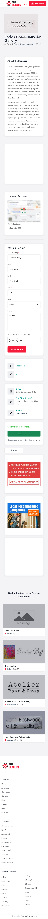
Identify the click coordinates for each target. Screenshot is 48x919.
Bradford (4, 889)
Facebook (20, 365)
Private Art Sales (7, 862)
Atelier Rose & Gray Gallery (17, 701)
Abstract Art (5, 834)
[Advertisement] (24, 164)
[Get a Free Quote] (24, 474)
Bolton (9, 669)
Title (9, 288)
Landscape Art (6, 842)
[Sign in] (25, 3)
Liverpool (28, 900)
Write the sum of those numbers (19, 334)
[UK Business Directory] (24, 515)
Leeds (27, 892)
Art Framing (5, 854)
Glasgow (28, 884)
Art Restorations (7, 858)
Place (9, 299)
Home (3, 784)
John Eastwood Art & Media (17, 737)
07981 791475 (21, 413)
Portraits (4, 838)
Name (9, 264)
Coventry (4, 901)
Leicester (28, 896)
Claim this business (24, 434)
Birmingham (5, 881)
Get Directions (23, 398)
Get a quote (5, 792)
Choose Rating (13, 253)
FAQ (3, 808)
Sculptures (5, 846)
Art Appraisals (6, 850)
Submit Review (17, 349)
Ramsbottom (11, 704)
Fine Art (4, 830)
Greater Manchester (26, 44)
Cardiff (4, 897)
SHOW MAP (24, 211)
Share (15, 450)
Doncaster (5, 906)
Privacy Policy (6, 812)
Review (10, 311)
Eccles (16, 44)
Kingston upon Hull (31, 888)
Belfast (3, 877)
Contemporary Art (7, 826)
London (27, 904)
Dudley (27, 876)
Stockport (10, 740)
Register (4, 804)
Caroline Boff (11, 666)
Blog (3, 800)
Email (9, 276)
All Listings (5, 788)
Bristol (3, 893)
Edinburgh (28, 880)
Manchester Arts (12, 630)
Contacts (4, 796)
